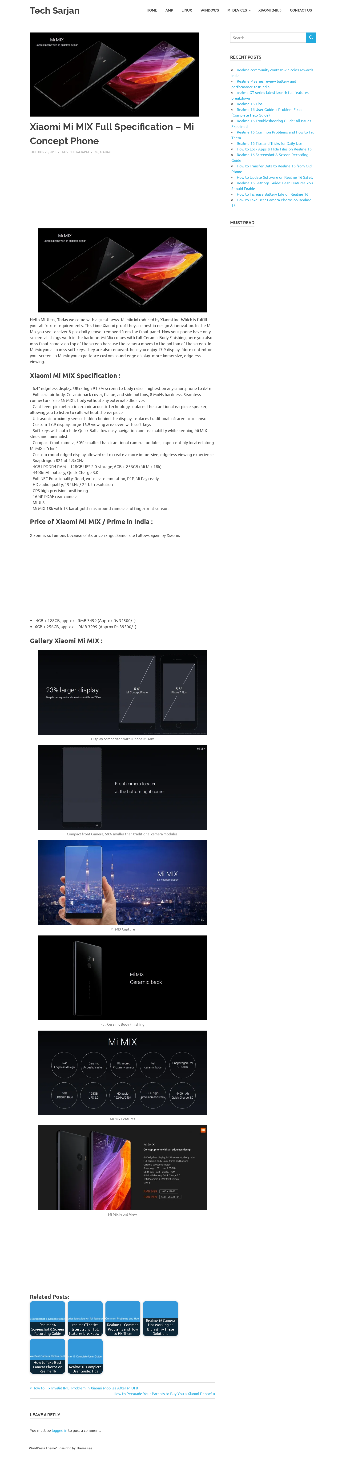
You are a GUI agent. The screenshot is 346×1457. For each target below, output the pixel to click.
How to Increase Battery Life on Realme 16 (272, 194)
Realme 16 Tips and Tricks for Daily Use (269, 143)
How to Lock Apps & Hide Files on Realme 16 (274, 148)
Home (152, 10)
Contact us (301, 10)
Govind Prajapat (75, 152)
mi (96, 152)
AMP (169, 10)
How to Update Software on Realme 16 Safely (275, 177)
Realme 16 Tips (249, 103)
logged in (59, 1430)
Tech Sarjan (55, 10)
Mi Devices (237, 10)
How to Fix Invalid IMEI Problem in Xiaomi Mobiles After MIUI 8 (85, 1387)
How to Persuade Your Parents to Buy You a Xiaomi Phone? (163, 1393)
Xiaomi (105, 152)
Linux (186, 10)
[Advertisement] (122, 189)
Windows (210, 10)
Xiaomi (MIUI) (270, 10)
